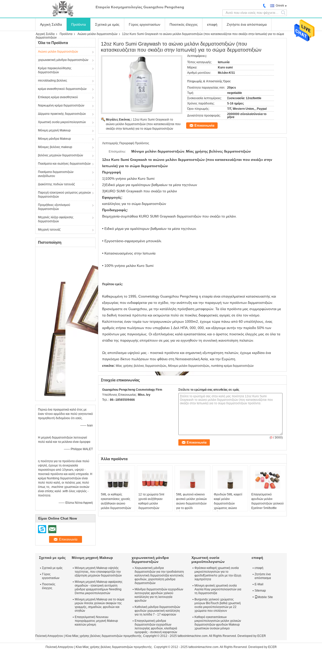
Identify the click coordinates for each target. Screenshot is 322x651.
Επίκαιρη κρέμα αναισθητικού (58, 97)
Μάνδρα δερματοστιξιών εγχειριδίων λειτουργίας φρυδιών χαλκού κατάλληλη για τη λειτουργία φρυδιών (159, 595)
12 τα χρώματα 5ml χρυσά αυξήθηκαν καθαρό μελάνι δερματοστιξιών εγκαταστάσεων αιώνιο (153, 503)
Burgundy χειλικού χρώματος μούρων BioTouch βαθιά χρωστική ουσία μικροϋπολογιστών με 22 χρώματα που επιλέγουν (217, 605)
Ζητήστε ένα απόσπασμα (247, 24)
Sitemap (260, 590)
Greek (280, 5)
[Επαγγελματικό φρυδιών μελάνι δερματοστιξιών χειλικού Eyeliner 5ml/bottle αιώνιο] (267, 479)
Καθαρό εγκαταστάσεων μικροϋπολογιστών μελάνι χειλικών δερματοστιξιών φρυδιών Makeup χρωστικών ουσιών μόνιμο (217, 622)
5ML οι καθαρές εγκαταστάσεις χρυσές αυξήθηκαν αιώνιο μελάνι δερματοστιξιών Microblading (116, 503)
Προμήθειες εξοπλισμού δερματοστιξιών (54, 207)
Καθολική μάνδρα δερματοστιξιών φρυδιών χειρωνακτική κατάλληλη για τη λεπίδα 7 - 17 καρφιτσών (157, 610)
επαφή (212, 24)
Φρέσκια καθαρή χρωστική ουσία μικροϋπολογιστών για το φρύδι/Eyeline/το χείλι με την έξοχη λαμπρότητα (217, 573)
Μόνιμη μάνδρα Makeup (54, 138)
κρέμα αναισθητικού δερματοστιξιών (62, 89)
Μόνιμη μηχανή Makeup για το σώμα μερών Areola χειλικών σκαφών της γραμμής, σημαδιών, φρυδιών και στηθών (99, 605)
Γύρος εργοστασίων (144, 24)
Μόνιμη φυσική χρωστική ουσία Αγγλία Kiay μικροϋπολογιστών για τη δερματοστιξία (217, 589)
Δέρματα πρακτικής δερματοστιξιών (62, 114)
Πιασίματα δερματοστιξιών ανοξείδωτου (55, 174)
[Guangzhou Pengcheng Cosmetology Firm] (63, 8)
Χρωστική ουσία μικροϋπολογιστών (62, 122)
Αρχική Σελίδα (51, 24)
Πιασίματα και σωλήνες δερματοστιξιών (64, 163)
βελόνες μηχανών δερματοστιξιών (60, 155)
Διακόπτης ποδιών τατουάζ (56, 184)
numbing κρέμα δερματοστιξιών (232, 366)
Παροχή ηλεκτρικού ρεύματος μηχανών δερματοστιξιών (64, 194)
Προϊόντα (78, 24)
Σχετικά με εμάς (107, 24)
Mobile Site (265, 597)
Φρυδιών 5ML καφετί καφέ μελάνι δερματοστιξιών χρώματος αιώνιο (228, 501)
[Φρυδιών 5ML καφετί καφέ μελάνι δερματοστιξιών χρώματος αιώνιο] (230, 479)
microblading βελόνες (52, 80)
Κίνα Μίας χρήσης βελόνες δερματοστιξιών (94, 636)
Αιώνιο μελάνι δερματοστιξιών (97, 34)
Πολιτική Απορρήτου (49, 636)
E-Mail (259, 584)
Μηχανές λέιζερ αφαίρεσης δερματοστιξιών (55, 219)
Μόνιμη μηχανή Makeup (54, 130)
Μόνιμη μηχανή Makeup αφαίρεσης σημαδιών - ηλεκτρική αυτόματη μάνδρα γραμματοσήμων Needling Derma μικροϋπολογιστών (99, 587)
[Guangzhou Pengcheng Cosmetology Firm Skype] (105, 406)
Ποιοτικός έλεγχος (184, 24)
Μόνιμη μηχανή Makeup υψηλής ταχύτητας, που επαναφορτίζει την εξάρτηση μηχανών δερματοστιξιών (98, 571)
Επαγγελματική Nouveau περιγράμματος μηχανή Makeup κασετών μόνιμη (96, 620)
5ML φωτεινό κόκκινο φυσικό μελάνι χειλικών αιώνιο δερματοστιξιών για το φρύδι (191, 501)
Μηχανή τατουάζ (49, 229)
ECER (261, 636)
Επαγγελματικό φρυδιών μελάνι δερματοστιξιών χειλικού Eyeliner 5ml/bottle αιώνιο (267, 503)
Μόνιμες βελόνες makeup (55, 147)
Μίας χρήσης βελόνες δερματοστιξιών (141, 366)
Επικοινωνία (204, 125)
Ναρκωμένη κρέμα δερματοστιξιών (61, 105)
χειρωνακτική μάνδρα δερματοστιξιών (63, 60)
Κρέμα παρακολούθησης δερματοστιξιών (54, 70)
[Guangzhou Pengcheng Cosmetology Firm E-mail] (111, 406)
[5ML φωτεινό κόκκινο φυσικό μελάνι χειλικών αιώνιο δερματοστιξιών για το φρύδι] (192, 479)
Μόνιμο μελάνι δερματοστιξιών (188, 366)
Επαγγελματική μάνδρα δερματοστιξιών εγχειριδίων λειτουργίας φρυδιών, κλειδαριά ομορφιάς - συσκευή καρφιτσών (156, 626)
